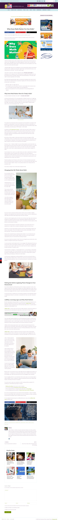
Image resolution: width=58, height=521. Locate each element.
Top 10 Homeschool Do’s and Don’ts (10, 443)
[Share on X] (1, 262)
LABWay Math (28, 303)
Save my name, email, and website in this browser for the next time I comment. (17, 505)
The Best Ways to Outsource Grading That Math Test (20, 463)
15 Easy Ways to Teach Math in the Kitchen (10, 463)
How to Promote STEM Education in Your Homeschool (30, 477)
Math (20, 27)
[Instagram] (39, 1)
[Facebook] (37, 1)
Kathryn (10, 427)
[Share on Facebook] (1, 259)
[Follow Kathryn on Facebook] (9, 439)
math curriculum (31, 422)
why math (6, 424)
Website (28, 503)
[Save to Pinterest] (1, 260)
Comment (6, 490)
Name (6, 503)
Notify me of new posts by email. (10, 509)
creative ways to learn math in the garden (26, 390)
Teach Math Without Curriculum (19, 477)
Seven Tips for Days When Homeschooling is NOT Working (29, 444)
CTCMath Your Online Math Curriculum (30, 463)
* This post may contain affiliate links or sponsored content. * (21, 16)
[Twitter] (42, 1)
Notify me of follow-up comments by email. (12, 507)
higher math (6, 422)
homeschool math (12, 422)
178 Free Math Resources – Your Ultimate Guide (10, 477)
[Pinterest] (41, 1)
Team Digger (29, 388)
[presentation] (11, 456)
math (27, 422)
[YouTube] (44, 1)
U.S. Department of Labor (14, 129)
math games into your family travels (20, 387)
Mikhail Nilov (22, 119)
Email (17, 503)
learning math (23, 422)
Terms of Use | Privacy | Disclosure (8, 519)
